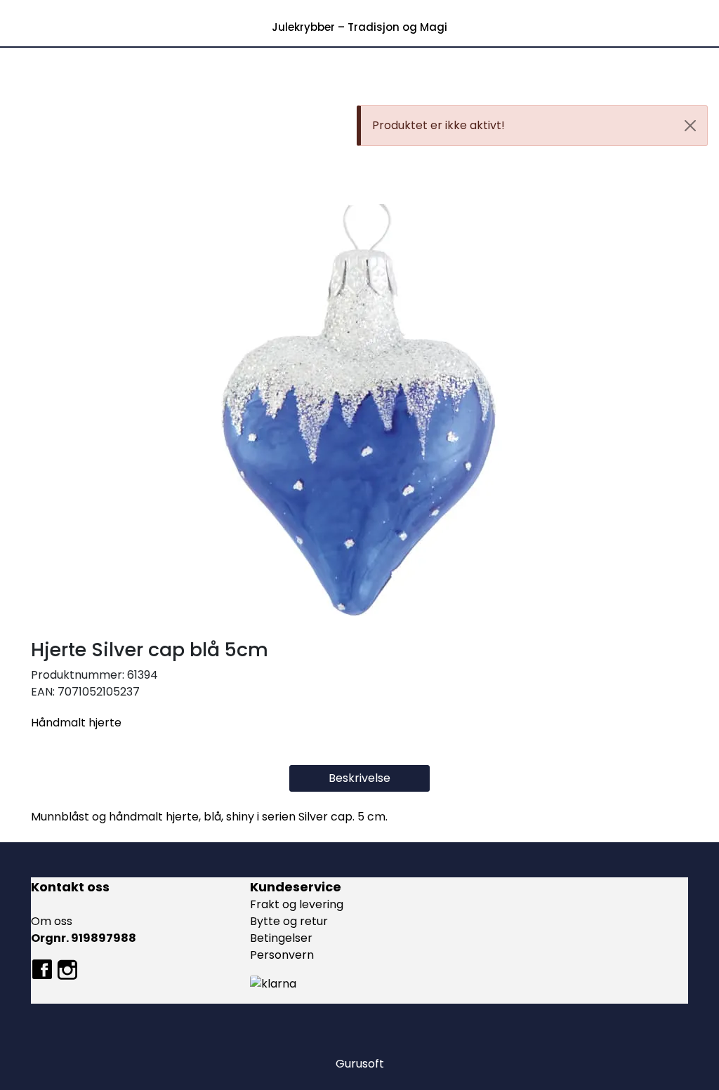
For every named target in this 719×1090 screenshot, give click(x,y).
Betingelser (281, 938)
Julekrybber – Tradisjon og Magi (359, 27)
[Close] (690, 125)
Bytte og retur (289, 921)
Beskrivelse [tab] (359, 778)
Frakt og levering (296, 904)
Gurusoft (360, 1064)
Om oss (51, 921)
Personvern (282, 955)
